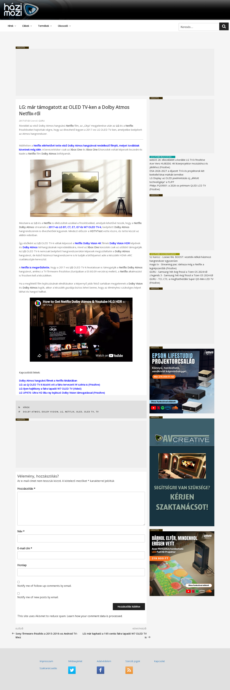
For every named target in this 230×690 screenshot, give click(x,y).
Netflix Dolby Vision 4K (88, 243)
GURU (42, 120)
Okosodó (63, 25)
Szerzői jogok (132, 661)
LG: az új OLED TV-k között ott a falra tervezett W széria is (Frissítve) (59, 384)
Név (21, 531)
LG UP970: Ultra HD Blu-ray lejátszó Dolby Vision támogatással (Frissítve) (62, 392)
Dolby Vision (50, 411)
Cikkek (25, 25)
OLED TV (89, 411)
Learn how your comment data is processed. (94, 616)
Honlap (22, 565)
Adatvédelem (104, 661)
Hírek (10, 25)
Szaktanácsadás (48, 668)
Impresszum (46, 661)
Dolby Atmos (30, 247)
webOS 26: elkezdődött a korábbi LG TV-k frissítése (177, 159)
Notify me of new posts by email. (37, 597)
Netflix (70, 411)
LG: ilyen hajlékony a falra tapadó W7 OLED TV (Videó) (50, 388)
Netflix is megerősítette (35, 267)
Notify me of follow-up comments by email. (44, 586)
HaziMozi (16, 4)
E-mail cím (24, 548)
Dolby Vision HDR (119, 243)
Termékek (43, 25)
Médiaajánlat (75, 661)
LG (61, 411)
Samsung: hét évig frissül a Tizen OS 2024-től (182, 271)
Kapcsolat (159, 661)
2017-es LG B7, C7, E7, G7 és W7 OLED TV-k (74, 227)
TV (97, 411)
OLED (79, 411)
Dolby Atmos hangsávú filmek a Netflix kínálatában (48, 380)
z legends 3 (156, 275)
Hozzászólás (26, 488)
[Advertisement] (115, 72)
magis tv (154, 264)
